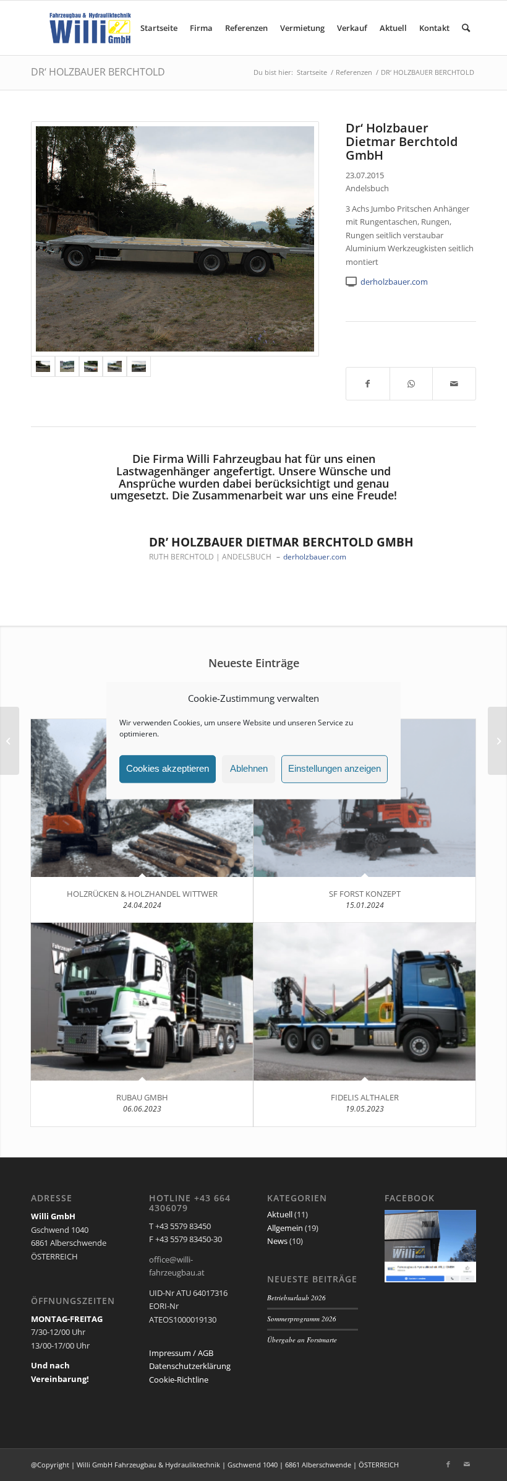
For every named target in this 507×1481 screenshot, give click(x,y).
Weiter (448, 471)
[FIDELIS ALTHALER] (364, 1002)
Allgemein (285, 1227)
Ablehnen (249, 769)
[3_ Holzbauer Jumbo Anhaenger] (91, 366)
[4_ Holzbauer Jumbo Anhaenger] (67, 366)
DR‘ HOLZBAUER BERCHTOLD (98, 72)
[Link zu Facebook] (448, 1464)
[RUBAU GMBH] (142, 1002)
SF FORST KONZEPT (365, 893)
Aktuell (279, 1214)
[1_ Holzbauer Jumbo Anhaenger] (139, 366)
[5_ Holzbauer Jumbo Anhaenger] (175, 238)
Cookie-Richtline (178, 1379)
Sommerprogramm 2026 (301, 1318)
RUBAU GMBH (142, 1097)
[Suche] (466, 28)
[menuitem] (159, 28)
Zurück (58, 471)
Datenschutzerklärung (190, 1365)
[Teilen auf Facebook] (368, 384)
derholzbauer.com (394, 281)
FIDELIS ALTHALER (365, 1097)
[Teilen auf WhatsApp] (411, 384)
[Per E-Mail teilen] (454, 384)
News (277, 1240)
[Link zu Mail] (467, 1464)
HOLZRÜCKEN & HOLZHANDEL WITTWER (142, 893)
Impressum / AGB (181, 1352)
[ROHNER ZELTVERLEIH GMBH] (9, 741)
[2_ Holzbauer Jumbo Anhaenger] (115, 366)
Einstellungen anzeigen (334, 769)
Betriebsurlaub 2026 (296, 1297)
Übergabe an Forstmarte (302, 1339)
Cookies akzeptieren (167, 769)
